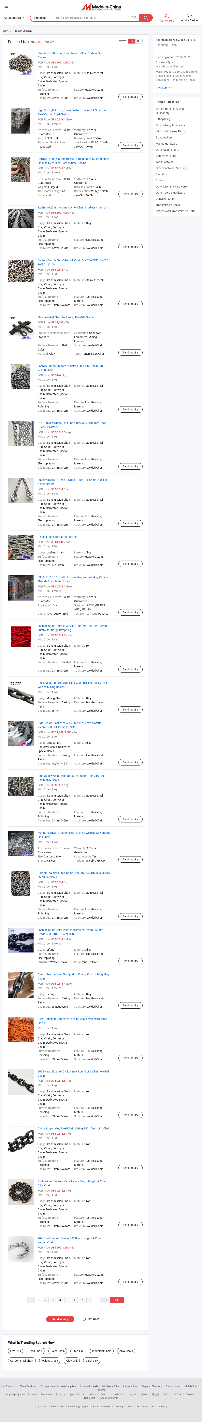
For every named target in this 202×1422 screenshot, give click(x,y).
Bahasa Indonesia (108, 1397)
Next (117, 1300)
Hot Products (8, 1386)
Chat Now (93, 1319)
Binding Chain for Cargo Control (57, 537)
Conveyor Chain (165, 199)
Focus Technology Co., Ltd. (75, 1406)
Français (60, 1394)
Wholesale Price (110, 1386)
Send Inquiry (130, 97)
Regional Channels (152, 1386)
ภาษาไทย (176, 1394)
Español (32, 1394)
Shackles (161, 174)
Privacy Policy (159, 1406)
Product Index (173, 1386)
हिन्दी (165, 1394)
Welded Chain (49, 1360)
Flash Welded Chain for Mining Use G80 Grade (66, 317)
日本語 (155, 1394)
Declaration (142, 1406)
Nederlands (119, 1394)
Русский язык (76, 1394)
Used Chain (36, 1351)
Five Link (15, 1351)
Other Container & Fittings (172, 168)
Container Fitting (166, 156)
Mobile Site (190, 1386)
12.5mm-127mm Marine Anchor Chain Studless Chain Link (73, 207)
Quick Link (91, 1360)
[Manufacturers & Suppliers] (101, 7)
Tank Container (165, 162)
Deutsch (105, 1394)
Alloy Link (72, 1360)
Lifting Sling (163, 119)
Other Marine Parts (167, 150)
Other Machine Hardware (171, 186)
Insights (101, 1389)
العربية (133, 1394)
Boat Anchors (164, 137)
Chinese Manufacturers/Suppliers (58, 1386)
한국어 (144, 1394)
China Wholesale (89, 1386)
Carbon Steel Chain (22, 1360)
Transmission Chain (168, 205)
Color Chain (57, 1351)
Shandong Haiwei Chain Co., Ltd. (176, 40)
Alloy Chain (126, 1351)
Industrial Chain (101, 1351)
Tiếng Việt (89, 1397)
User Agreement (123, 1406)
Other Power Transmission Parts (175, 211)
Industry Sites (130, 1386)
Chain (159, 180)
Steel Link (78, 1351)
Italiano (92, 1394)
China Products (28, 1386)
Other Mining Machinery (170, 125)
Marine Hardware (166, 143)
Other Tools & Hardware (170, 192)
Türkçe (189, 1394)
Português (46, 1394)
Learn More (165, 88)
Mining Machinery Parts (170, 131)
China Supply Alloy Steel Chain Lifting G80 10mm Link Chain (74, 1128)
